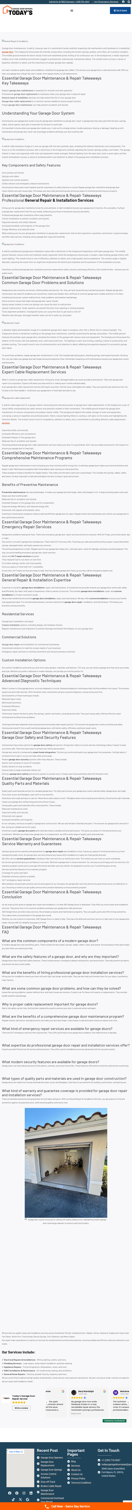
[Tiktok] (13, 1499)
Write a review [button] (21, 1408)
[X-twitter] (20, 1499)
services (6, 423)
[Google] (27, 1499)
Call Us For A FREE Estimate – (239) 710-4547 (69, 1)
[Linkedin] (31, 1493)
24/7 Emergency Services (106, 1)
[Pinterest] (17, 1493)
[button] (72, 10)
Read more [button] (54, 1414)
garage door (7, 52)
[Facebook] (10, 1493)
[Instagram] (24, 1493)
